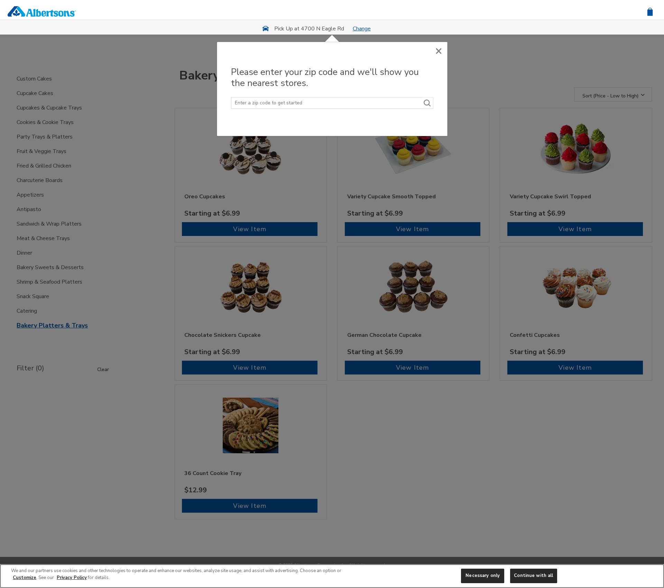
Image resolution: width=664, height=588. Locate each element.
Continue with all (533, 575)
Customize (24, 578)
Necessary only (482, 575)
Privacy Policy (72, 578)
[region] (332, 576)
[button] (650, 11)
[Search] (427, 103)
